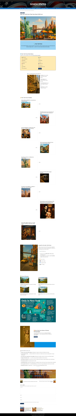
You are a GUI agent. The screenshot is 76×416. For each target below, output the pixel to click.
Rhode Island (28, 408)
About (47, 8)
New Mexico (38, 408)
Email (21, 397)
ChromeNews (40, 415)
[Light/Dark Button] (54, 8)
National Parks (29, 8)
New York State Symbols (36, 55)
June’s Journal (33, 8)
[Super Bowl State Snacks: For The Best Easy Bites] (34, 409)
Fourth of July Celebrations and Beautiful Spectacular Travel (28, 411)
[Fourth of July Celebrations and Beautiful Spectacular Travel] (22, 409)
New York (25, 408)
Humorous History (38, 8)
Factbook (25, 8)
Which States (38, 4)
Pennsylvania (42, 408)
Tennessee (30, 408)
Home (20, 8)
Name (21, 395)
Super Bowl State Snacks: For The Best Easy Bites (40, 410)
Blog (22, 8)
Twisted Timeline (43, 8)
